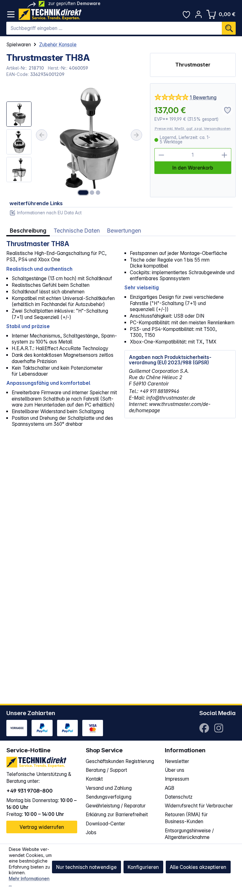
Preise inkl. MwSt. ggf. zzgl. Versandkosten (193, 128)
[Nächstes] (136, 135)
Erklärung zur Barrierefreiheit (117, 815)
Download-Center (105, 824)
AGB (169, 788)
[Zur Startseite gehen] (50, 14)
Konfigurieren (143, 867)
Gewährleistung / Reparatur (116, 806)
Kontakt (94, 779)
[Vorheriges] (41, 135)
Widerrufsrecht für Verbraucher (199, 806)
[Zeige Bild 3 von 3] (98, 192)
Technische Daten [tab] (77, 230)
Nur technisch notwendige (86, 867)
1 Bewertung (203, 98)
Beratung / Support (106, 770)
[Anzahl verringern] (161, 155)
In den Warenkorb (192, 168)
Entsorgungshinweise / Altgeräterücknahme (189, 834)
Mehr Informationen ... (29, 881)
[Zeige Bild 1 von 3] (83, 192)
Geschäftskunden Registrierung (120, 761)
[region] (74, 140)
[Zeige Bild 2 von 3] (92, 192)
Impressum (177, 779)
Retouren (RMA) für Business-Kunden (186, 818)
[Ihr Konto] (198, 14)
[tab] (28, 230)
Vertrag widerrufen (42, 827)
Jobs (91, 832)
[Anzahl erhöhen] (224, 155)
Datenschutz (179, 797)
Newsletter (177, 761)
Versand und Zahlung (109, 788)
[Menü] (10, 14)
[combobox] (114, 28)
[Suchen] (229, 28)
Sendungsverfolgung (108, 797)
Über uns (174, 770)
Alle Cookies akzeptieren (198, 867)
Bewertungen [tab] (124, 230)
